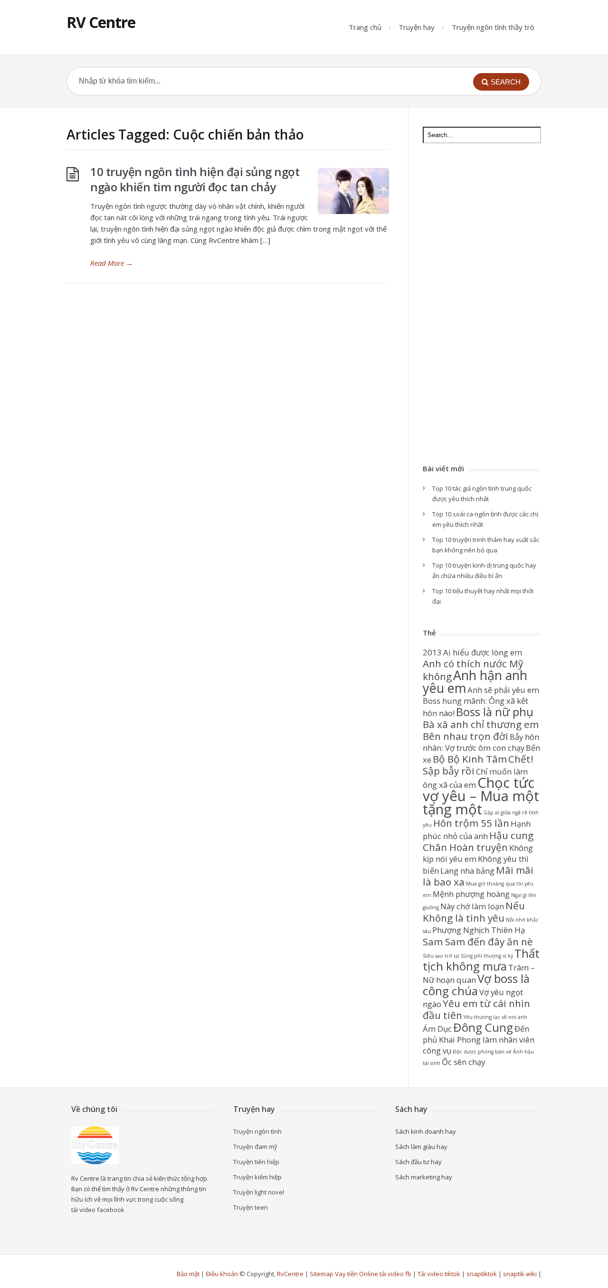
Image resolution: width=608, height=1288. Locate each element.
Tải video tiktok (439, 1273)
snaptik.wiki (520, 1273)
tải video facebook (97, 1209)
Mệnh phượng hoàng (471, 893)
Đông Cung (483, 1027)
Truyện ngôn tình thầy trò (493, 27)
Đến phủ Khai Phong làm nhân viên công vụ (478, 1039)
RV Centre (100, 22)
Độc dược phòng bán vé (482, 1051)
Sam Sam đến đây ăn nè (478, 941)
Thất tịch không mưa (481, 959)
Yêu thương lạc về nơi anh (495, 1017)
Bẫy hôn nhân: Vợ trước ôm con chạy (481, 742)
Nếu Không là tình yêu (474, 911)
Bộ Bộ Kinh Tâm (470, 758)
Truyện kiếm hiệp (257, 1177)
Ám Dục (437, 1028)
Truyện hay (417, 27)
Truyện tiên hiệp (256, 1161)
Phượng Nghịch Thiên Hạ (478, 929)
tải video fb (395, 1273)
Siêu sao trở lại (441, 955)
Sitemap (321, 1273)
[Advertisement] (482, 304)
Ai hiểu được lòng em (482, 652)
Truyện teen (250, 1207)
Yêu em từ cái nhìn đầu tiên (476, 1009)
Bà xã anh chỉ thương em (481, 724)
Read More (111, 263)
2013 (432, 652)
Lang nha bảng (467, 870)
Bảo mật (188, 1273)
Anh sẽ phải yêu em (503, 689)
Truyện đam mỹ (255, 1146)
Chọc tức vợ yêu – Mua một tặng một (481, 796)
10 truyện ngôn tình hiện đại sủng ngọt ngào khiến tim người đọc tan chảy (194, 179)
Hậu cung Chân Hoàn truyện (478, 841)
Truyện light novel (258, 1192)
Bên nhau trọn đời (465, 736)
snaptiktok (481, 1273)
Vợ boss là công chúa (476, 985)
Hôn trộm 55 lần (471, 823)
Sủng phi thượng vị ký (487, 955)
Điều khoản (222, 1273)
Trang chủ (365, 27)
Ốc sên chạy (463, 1061)
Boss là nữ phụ (494, 711)
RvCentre (290, 1273)
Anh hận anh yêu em (475, 681)
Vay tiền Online (356, 1273)
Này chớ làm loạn (472, 906)
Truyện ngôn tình (257, 1131)
